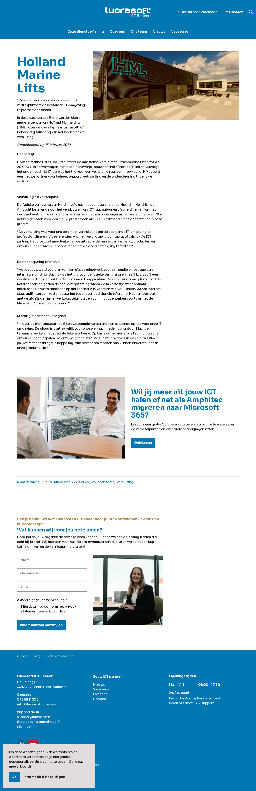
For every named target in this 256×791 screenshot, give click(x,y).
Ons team (139, 31)
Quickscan (143, 442)
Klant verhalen (28, 482)
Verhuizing (125, 482)
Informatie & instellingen (44, 777)
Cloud (47, 482)
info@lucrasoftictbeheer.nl (38, 704)
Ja (14, 777)
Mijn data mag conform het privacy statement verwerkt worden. (48, 608)
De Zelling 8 (26, 682)
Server (84, 482)
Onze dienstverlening (85, 31)
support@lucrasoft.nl (34, 717)
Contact (236, 12)
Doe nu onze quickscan (198, 12)
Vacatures (180, 31)
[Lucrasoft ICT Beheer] (128, 12)
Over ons (117, 31)
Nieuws (159, 31)
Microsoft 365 (65, 482)
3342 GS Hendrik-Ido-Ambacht (42, 687)
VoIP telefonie (103, 482)
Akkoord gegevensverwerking (42, 600)
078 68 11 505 (27, 699)
